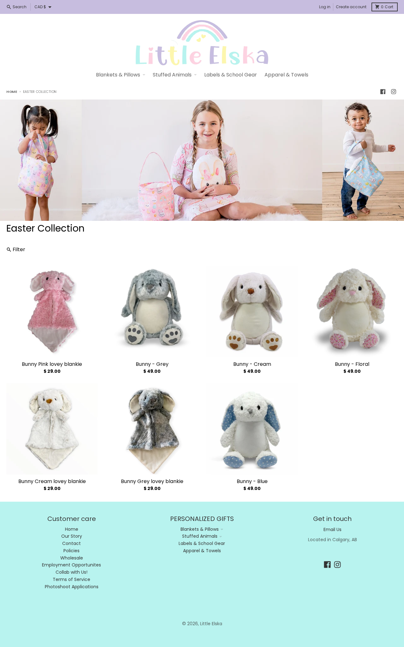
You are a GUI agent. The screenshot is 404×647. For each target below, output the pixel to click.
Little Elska (211, 623)
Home (11, 91)
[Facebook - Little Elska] (383, 92)
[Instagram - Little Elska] (393, 92)
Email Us (333, 529)
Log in (324, 6)
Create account (351, 6)
